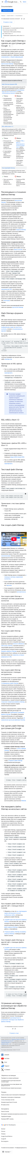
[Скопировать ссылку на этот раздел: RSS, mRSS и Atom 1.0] (20, 420)
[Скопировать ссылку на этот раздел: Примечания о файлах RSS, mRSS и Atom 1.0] (9, 445)
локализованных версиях (8, 93)
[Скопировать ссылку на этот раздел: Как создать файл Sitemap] (2, 528)
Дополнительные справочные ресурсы (11, 1088)
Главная (3, 15)
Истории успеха (5, 1104)
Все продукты (4, 1141)
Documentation (6, 7)
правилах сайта (5, 1044)
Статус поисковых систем (7, 1099)
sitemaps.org (8, 359)
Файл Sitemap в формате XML (9, 84)
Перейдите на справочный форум (10, 1078)
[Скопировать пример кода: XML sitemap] (25, 339)
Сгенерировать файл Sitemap (9, 683)
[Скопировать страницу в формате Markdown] (9, 46)
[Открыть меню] (2, 2)
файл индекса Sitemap (10, 927)
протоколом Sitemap (7, 64)
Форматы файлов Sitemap (8, 651)
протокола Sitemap (17, 307)
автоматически (21, 592)
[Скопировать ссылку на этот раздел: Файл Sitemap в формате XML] (6, 316)
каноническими (5, 556)
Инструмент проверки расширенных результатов (14, 1114)
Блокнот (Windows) (18, 644)
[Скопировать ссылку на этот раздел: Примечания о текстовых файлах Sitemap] (8, 506)
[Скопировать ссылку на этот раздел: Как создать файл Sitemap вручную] (8, 633)
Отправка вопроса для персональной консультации (11, 1081)
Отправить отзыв (7, 22)
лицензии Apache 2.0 (6, 1042)
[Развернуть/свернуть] (10, 26)
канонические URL (6, 289)
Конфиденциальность (21, 1147)
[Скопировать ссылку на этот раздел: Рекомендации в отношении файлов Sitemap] (16, 195)
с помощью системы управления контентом (15, 577)
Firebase (3, 1133)
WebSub (23, 800)
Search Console (7, 10)
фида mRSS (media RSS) (17, 457)
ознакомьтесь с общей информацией (12, 57)
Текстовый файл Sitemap (8, 168)
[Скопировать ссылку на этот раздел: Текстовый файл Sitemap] (24, 470)
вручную (9, 585)
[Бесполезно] (24, 19)
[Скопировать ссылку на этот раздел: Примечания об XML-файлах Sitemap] (8, 366)
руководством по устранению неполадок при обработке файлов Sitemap (12, 1019)
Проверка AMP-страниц (7, 1119)
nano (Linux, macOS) (6, 645)
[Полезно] (22, 19)
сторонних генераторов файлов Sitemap (12, 702)
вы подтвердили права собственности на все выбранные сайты (15, 913)
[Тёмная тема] (23, 339)
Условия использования (7, 1147)
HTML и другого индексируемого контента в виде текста (20, 144)
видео (3, 91)
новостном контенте (11, 91)
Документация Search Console (9, 1102)
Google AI (3, 1138)
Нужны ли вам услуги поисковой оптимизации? (13, 1094)
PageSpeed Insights (6, 1116)
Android (3, 1129)
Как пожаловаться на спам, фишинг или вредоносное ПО (11, 1085)
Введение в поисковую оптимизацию (10, 1097)
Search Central (16, 2)
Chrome (3, 1131)
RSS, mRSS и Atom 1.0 (7, 126)
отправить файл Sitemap (15, 760)
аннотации (7, 300)
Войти (24, 1)
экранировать (8, 373)
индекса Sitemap (21, 229)
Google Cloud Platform (6, 1136)
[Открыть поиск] (21, 2)
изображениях (20, 90)
